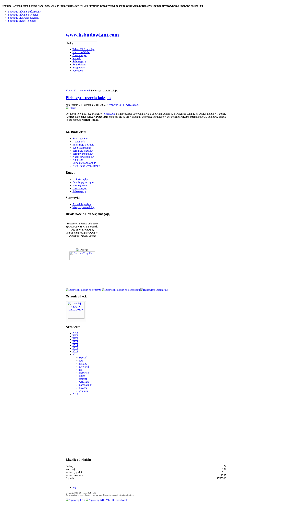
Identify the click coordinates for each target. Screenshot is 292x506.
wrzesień (85, 90)
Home (69, 90)
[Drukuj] (71, 107)
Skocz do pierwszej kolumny (23, 17)
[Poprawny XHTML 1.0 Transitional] (106, 500)
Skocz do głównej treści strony (24, 11)
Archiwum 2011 (116, 104)
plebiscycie (108, 113)
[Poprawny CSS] (76, 500)
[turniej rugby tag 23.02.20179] (76, 317)
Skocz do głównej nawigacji (23, 14)
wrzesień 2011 (134, 104)
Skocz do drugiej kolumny (22, 20)
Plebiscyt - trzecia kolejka (88, 97)
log (74, 487)
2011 (76, 90)
